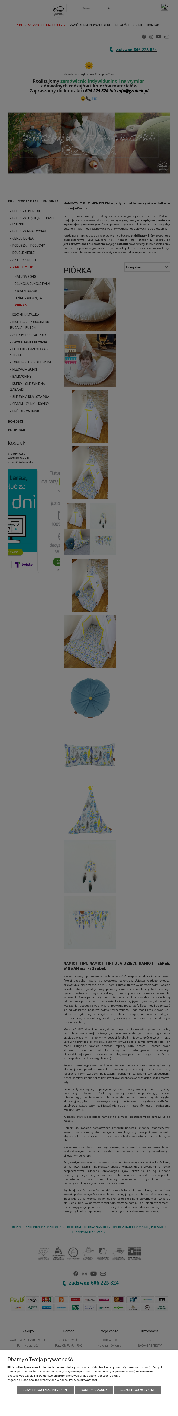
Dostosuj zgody (94, 1389)
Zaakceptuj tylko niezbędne (46, 1389)
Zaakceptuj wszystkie (137, 1389)
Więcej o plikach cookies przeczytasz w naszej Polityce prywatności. (52, 1380)
